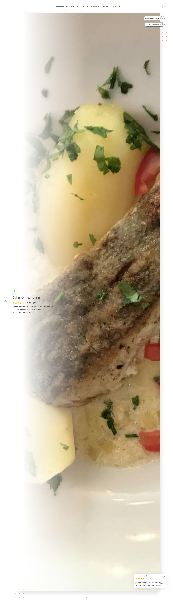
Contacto (115, 6)
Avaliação (95, 6)
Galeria (85, 6)
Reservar (75, 6)
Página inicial (62, 6)
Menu (105, 6)
